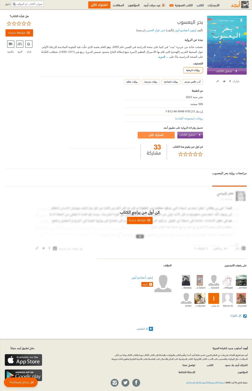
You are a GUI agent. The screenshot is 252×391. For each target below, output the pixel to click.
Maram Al (228, 305)
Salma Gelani (200, 287)
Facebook (230, 80)
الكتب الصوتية (181, 5)
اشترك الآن (156, 135)
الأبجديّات (214, 5)
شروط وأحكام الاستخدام (196, 382)
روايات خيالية (132, 81)
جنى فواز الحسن (155, 30)
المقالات (118, 5)
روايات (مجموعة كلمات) (189, 118)
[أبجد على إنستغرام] (114, 383)
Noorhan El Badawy (186, 287)
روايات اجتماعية (171, 81)
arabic (188, 305)
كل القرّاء (236, 315)
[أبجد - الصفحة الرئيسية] (235, 4)
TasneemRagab (227, 287)
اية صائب (215, 305)
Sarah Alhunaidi (241, 305)
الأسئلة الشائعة (187, 371)
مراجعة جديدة (16, 32)
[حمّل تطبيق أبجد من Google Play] (23, 375)
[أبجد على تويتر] (125, 383)
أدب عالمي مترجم (192, 81)
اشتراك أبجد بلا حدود (236, 364)
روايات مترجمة (150, 81)
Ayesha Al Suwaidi (213, 287)
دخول (8, 4)
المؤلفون (134, 5)
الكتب (200, 5)
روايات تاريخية (193, 70)
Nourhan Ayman (200, 305)
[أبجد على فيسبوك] (136, 383)
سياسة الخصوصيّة (216, 382)
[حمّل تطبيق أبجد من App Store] (23, 360)
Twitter (224, 80)
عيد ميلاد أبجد (154, 5)
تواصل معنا (189, 364)
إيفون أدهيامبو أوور (185, 30)
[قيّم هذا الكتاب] (188, 154)
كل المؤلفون (142, 328)
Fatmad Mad (241, 287)
